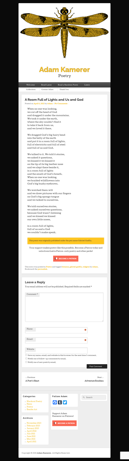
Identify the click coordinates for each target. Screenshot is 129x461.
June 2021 (31, 436)
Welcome (30, 85)
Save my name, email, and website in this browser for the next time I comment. (62, 355)
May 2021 (31, 439)
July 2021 (31, 434)
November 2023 (34, 423)
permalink (42, 269)
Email (30, 339)
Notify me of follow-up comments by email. (47, 359)
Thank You (64, 89)
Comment (32, 294)
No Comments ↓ (61, 104)
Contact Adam (47, 89)
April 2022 (31, 431)
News (29, 404)
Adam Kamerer (64, 69)
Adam (50, 104)
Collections (31, 89)
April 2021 (31, 442)
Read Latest (46, 85)
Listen (87, 85)
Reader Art (32, 410)
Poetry (49, 267)
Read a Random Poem (68, 85)
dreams (65, 267)
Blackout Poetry (34, 402)
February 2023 (33, 426)
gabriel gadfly (76, 267)
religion (86, 267)
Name (30, 329)
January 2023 (33, 428)
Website (30, 349)
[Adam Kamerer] (64, 62)
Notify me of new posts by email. (42, 362)
